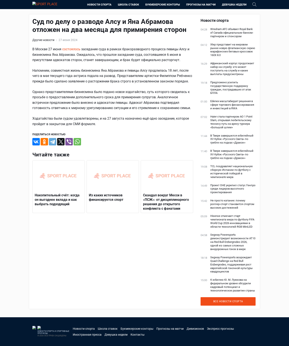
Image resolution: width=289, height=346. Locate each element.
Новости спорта (99, 4)
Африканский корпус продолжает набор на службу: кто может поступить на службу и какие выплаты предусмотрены (232, 69)
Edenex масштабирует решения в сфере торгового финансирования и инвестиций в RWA (232, 105)
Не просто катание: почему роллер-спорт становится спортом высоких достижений (232, 204)
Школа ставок (128, 4)
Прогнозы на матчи (201, 4)
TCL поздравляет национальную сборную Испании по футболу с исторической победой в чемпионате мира (231, 172)
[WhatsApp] (77, 141)
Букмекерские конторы (162, 4)
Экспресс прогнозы (220, 328)
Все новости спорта (228, 301)
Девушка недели (234, 4)
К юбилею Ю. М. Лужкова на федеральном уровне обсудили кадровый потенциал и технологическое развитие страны (232, 285)
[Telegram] (52, 141)
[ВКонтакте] (36, 141)
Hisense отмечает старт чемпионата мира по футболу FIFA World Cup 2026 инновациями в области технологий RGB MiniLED (232, 221)
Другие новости (43, 40)
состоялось (71, 49)
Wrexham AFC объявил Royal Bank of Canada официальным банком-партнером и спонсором (231, 32)
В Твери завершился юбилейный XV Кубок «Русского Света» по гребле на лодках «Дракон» (231, 139)
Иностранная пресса (87, 334)
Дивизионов (195, 328)
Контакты (137, 334)
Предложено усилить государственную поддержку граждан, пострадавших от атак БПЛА (230, 88)
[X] (61, 141)
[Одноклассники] (44, 141)
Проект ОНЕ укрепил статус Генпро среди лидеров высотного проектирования (232, 189)
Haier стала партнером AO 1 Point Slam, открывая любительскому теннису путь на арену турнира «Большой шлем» (231, 122)
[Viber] (69, 141)
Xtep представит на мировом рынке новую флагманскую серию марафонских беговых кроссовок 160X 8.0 (232, 50)
